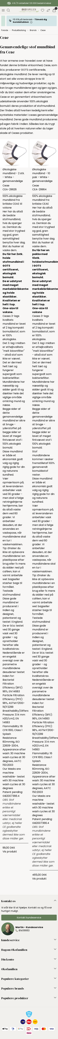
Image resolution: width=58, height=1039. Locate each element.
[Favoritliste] (42, 10)
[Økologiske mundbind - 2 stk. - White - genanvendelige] (14, 153)
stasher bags (11, 583)
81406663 (24, 930)
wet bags (8, 579)
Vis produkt (10, 851)
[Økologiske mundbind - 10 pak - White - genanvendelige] (44, 153)
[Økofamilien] (29, 10)
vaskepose (9, 533)
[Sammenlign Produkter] (48, 10)
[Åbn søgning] (8, 10)
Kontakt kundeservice (29, 917)
